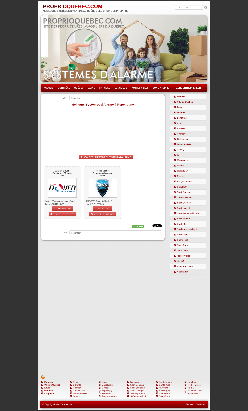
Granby (180, 149)
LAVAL (91, 88)
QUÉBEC (79, 88)
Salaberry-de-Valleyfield (188, 229)
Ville (65, 98)
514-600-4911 (104, 208)
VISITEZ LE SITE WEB (63, 214)
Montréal (181, 96)
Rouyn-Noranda (184, 181)
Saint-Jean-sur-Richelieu (188, 213)
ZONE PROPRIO (162, 88)
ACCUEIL (48, 88)
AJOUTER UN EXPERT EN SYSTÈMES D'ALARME (107, 157)
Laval (179, 107)
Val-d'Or (181, 261)
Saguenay (182, 187)
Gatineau (181, 112)
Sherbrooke (182, 240)
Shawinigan (182, 234)
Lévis (179, 155)
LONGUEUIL (121, 88)
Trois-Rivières (183, 256)
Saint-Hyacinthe (184, 208)
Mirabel (180, 165)
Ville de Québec (185, 102)
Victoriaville (182, 271)
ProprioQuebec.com (63, 404)
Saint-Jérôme (183, 218)
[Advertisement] (103, 129)
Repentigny (182, 171)
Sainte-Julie (182, 224)
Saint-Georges (184, 202)
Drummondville (184, 144)
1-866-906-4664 (63, 208)
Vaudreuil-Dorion (185, 266)
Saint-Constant (184, 192)
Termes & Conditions (196, 404)
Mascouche (182, 160)
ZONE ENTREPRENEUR (189, 88)
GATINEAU (104, 88)
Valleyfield (163, 387)
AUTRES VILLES (140, 88)
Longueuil (182, 118)
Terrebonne (182, 250)
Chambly (181, 134)
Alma (179, 123)
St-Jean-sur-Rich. (138, 396)
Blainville (181, 128)
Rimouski (181, 176)
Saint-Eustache (184, 197)
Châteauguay (183, 139)
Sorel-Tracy (182, 245)
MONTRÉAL (64, 88)
